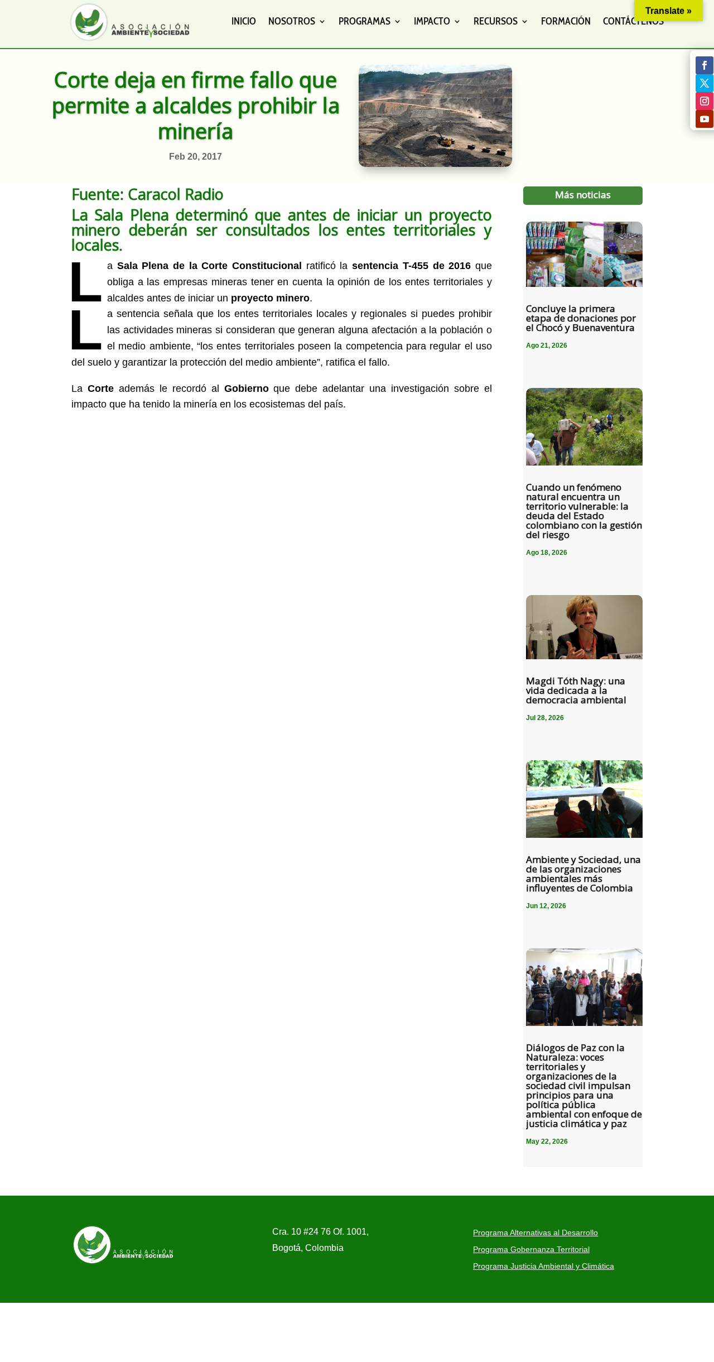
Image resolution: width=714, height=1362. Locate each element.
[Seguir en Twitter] (704, 83)
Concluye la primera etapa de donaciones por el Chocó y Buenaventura (581, 318)
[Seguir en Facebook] (704, 65)
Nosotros (291, 21)
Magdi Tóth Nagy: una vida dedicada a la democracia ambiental (576, 690)
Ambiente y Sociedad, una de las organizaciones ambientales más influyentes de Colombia (583, 873)
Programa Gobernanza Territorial (531, 1249)
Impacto (432, 21)
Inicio (243, 21)
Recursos (496, 21)
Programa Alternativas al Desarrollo (535, 1233)
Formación (566, 21)
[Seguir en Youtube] (704, 119)
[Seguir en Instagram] (704, 101)
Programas (364, 21)
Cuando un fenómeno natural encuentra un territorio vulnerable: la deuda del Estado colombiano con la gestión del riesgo (584, 511)
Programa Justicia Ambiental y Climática (543, 1266)
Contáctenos (633, 21)
